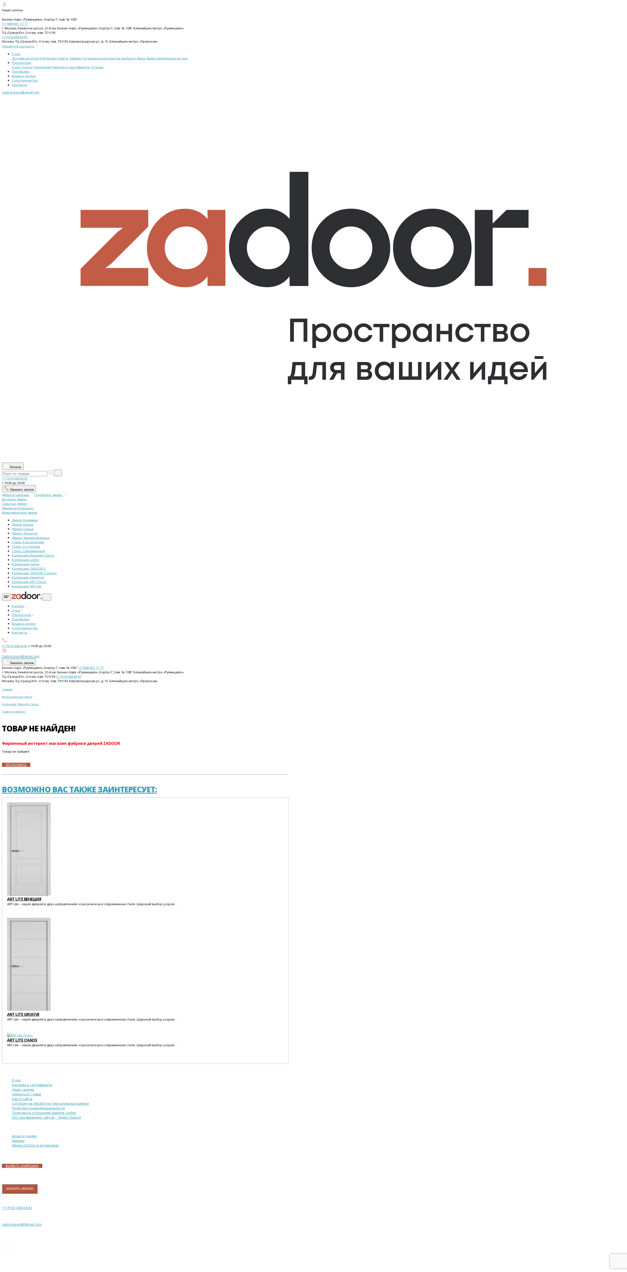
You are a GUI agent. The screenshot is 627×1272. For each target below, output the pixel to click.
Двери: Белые (22, 524)
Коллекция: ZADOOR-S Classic (34, 573)
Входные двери (14, 499)
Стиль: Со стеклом (26, 546)
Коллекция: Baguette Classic (33, 555)
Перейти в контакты (18, 46)
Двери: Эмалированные (30, 537)
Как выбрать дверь (130, 58)
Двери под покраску (18, 508)
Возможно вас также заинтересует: (79, 789)
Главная (7, 689)
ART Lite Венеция (24, 899)
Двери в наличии (16, 495)
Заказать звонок (21, 489)
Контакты (19, 85)
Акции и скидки (24, 76)
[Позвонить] (46, 597)
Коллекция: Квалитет (28, 577)
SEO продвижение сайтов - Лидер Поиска (46, 1117)
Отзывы (97, 67)
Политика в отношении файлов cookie (44, 1112)
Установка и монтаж (99, 58)
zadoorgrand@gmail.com (22, 1224)
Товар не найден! (13, 711)
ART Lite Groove (23, 1014)
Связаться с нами (26, 1094)
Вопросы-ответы (55, 58)
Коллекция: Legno (25, 560)
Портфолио (20, 71)
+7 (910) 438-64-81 (15, 37)
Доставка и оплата (26, 58)
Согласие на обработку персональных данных (50, 1103)
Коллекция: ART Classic (29, 582)
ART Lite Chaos (22, 1040)
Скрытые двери (14, 503)
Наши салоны (23, 1089)
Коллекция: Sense (25, 564)
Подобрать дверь (48, 495)
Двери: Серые (23, 529)
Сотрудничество (25, 80)
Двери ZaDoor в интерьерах (35, 1145)
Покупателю (21, 62)
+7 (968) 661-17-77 (15, 24)
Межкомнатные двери (19, 512)
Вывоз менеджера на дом (167, 58)
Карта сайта (22, 1098)
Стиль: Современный (28, 551)
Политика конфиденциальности (38, 1108)
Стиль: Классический (28, 542)
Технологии (42, 67)
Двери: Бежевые (25, 520)
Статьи (26, 67)
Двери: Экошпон (25, 533)
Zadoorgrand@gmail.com (20, 92)
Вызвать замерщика (22, 1166)
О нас (16, 54)
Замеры (75, 58)
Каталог (15, 467)
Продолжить (16, 765)
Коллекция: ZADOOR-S (29, 568)
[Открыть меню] (6, 597)
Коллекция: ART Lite (26, 586)
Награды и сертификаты (71, 67)
